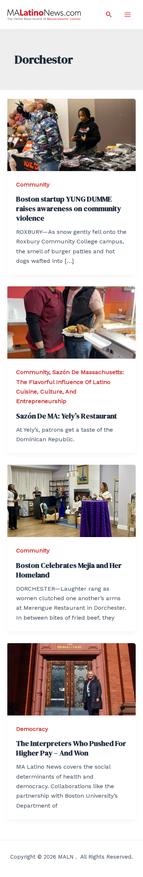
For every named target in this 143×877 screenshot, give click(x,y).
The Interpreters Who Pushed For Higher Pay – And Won (71, 748)
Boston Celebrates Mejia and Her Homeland (69, 570)
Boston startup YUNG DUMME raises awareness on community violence (68, 208)
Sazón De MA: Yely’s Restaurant (66, 416)
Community (33, 184)
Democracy (32, 728)
